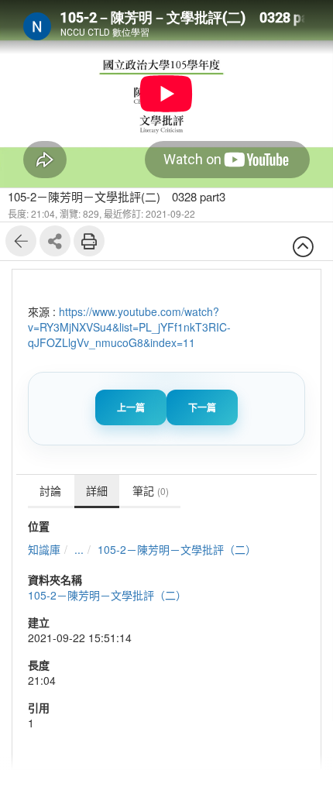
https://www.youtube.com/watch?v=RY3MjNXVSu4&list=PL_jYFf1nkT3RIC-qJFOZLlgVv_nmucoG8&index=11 (129, 327)
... (79, 549)
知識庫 (44, 549)
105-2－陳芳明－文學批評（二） (177, 549)
